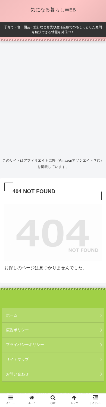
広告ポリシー (17, 330)
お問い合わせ (17, 374)
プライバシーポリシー (25, 344)
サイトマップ (17, 359)
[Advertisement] (53, 98)
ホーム (11, 315)
